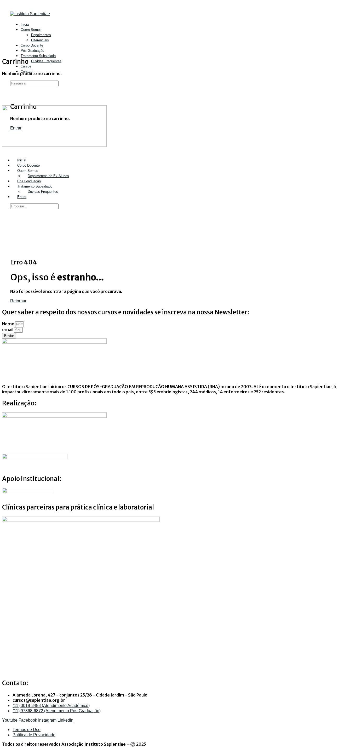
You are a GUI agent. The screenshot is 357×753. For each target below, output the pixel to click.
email (8, 329)
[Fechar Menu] (5, 150)
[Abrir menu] (5, 30)
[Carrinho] (13, 95)
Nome (8, 323)
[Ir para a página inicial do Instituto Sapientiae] (30, 14)
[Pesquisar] (13, 90)
